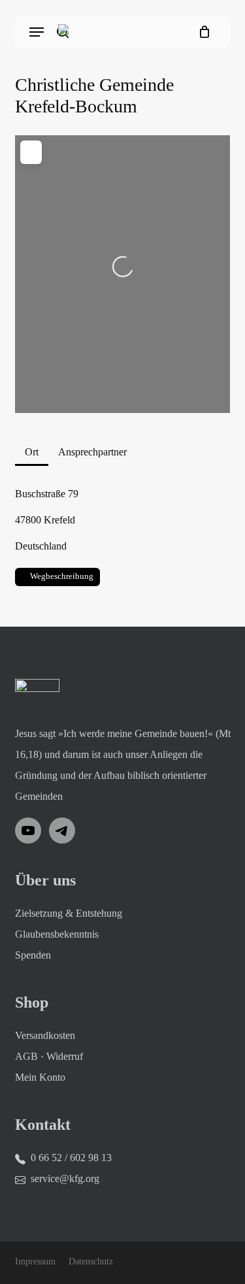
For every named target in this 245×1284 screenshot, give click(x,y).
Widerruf (64, 1056)
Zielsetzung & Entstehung (68, 913)
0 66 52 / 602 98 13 (71, 1157)
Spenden (33, 955)
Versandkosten (45, 1035)
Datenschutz (91, 1261)
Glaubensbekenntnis (57, 934)
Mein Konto (40, 1077)
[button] (36, 32)
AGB (26, 1056)
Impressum (35, 1261)
